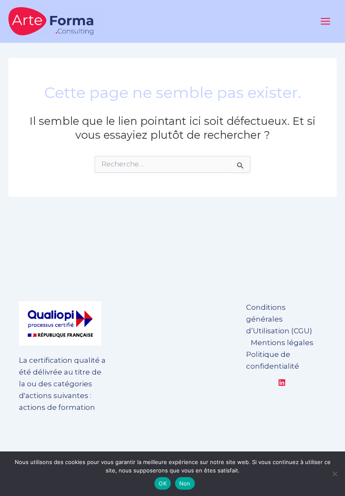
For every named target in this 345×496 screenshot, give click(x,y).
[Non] (334, 474)
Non (185, 483)
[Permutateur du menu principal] (326, 21)
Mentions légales (282, 342)
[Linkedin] (282, 382)
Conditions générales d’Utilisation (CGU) (279, 319)
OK (163, 483)
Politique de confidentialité (272, 360)
